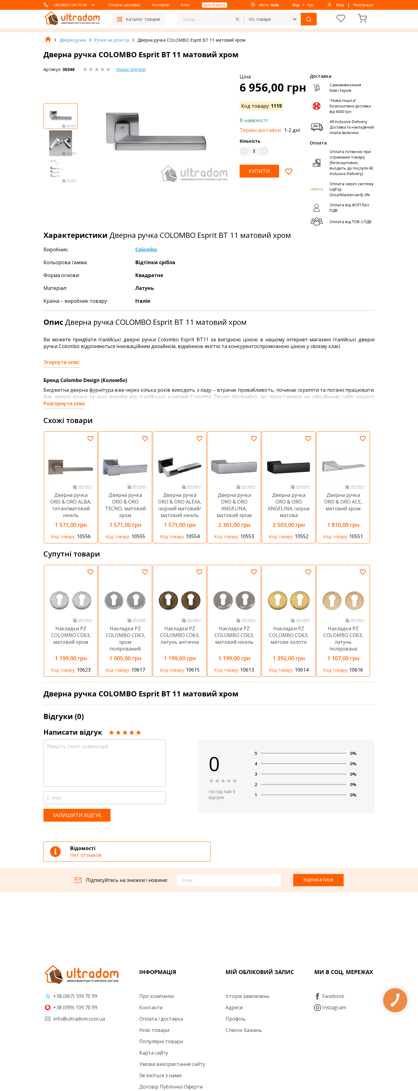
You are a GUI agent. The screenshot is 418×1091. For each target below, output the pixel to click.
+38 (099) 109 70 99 (74, 1007)
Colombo (146, 249)
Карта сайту (153, 1052)
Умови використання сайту (172, 1064)
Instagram (334, 1007)
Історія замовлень (248, 996)
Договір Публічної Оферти (171, 1086)
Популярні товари (161, 1041)
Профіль (236, 1018)
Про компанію (156, 996)
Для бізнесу (214, 5)
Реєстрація (363, 5)
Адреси (234, 1007)
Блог (185, 5)
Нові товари (154, 1030)
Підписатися (318, 880)
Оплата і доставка (124, 5)
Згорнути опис (61, 362)
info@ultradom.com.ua (78, 1018)
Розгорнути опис (64, 403)
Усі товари (260, 19)
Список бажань (244, 1030)
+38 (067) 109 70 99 (70, 5)
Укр (296, 5)
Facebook (333, 996)
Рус (310, 5)
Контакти (160, 5)
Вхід (340, 5)
